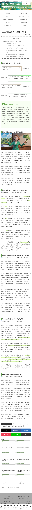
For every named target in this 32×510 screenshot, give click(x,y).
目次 (14, 38)
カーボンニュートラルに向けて (8, 503)
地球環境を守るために (7, 424)
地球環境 (21, 424)
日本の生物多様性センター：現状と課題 (15, 54)
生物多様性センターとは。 (12, 43)
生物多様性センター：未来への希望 (12, 41)
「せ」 (16, 424)
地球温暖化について (8, 498)
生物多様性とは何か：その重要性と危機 (15, 45)
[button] (26, 434)
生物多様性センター (19, 426)
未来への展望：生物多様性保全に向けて (15, 56)
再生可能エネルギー (8, 501)
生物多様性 (10, 426)
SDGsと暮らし (8, 496)
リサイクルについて (23, 498)
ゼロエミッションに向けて (23, 501)
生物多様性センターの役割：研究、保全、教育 (17, 48)
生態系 (4, 426)
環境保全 (27, 424)
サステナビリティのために (23, 503)
